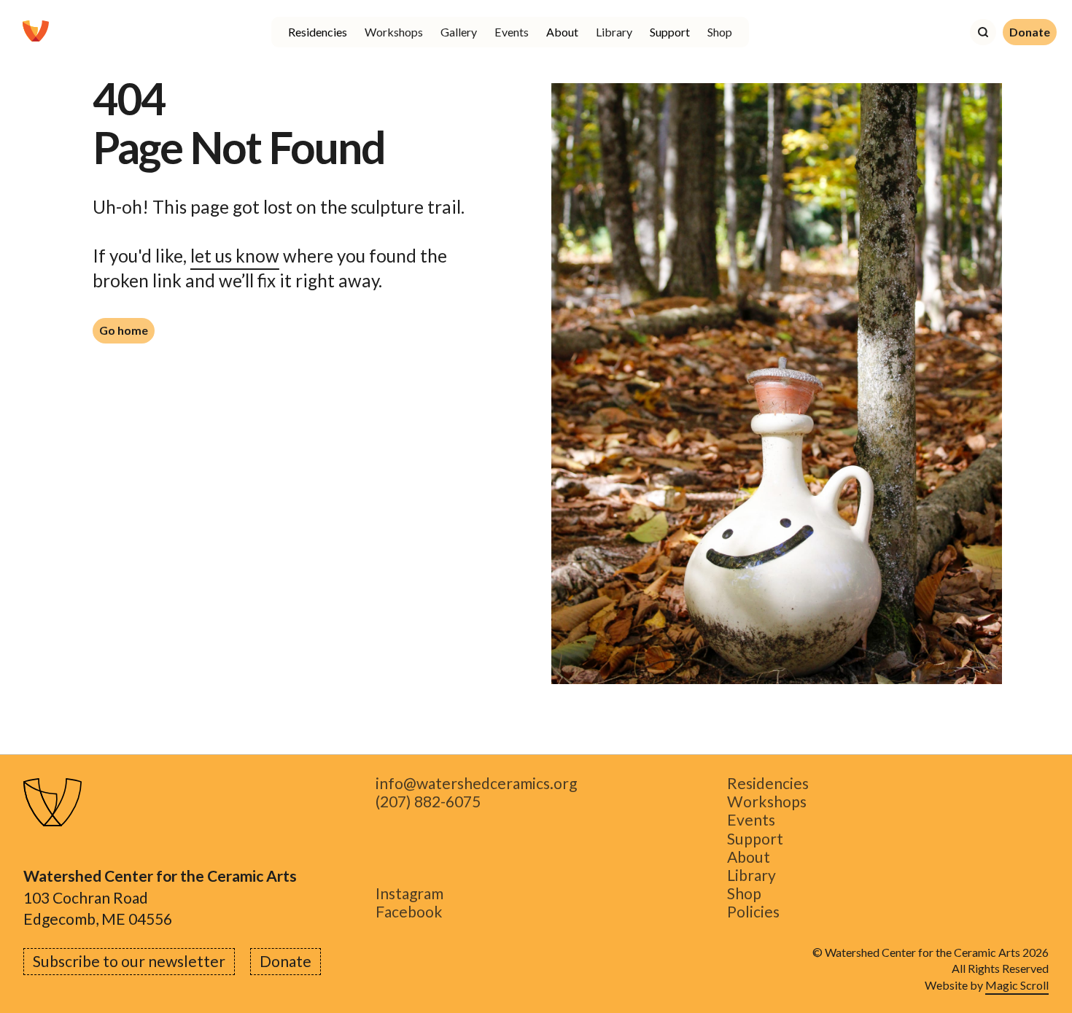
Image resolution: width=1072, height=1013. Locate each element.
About (748, 857)
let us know (234, 255)
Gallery (458, 32)
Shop (719, 32)
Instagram (409, 893)
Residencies (768, 783)
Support (755, 838)
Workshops (394, 32)
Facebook (409, 912)
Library (614, 32)
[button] (317, 32)
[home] (35, 32)
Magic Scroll (1017, 985)
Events (511, 32)
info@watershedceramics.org (476, 783)
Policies (753, 912)
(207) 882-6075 (428, 801)
